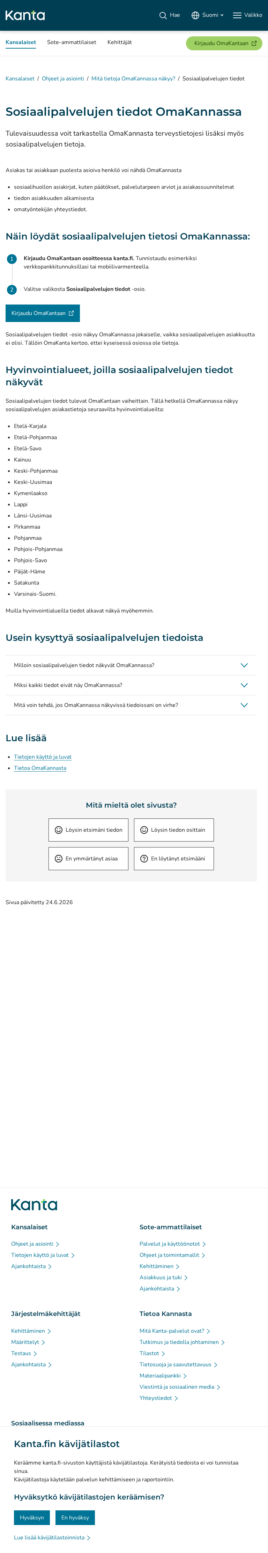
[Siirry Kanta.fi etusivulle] (34, 1204)
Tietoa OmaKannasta (40, 768)
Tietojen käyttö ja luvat (43, 757)
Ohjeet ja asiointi (63, 79)
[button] (131, 665)
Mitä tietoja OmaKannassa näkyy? (133, 79)
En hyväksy (75, 1518)
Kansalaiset (20, 79)
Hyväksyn (32, 1518)
